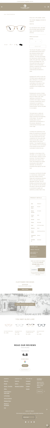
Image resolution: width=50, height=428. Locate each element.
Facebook (28, 383)
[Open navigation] (1, 6)
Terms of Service (8, 398)
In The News (7, 395)
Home (5, 14)
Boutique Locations (19, 386)
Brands (5, 383)
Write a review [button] (25, 289)
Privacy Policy (37, 273)
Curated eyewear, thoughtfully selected (25, 1)
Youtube (28, 389)
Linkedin (28, 386)
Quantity (31, 38)
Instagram (28, 381)
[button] (6, 45)
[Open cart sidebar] (48, 6)
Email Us (17, 381)
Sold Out (38, 46)
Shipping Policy (7, 401)
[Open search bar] (45, 6)
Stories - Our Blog (8, 386)
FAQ (5, 408)
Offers (5, 389)
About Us (6, 381)
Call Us (16, 383)
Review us (25, 365)
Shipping (38, 20)
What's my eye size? (34, 36)
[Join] (44, 391)
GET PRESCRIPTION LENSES (25, 304)
